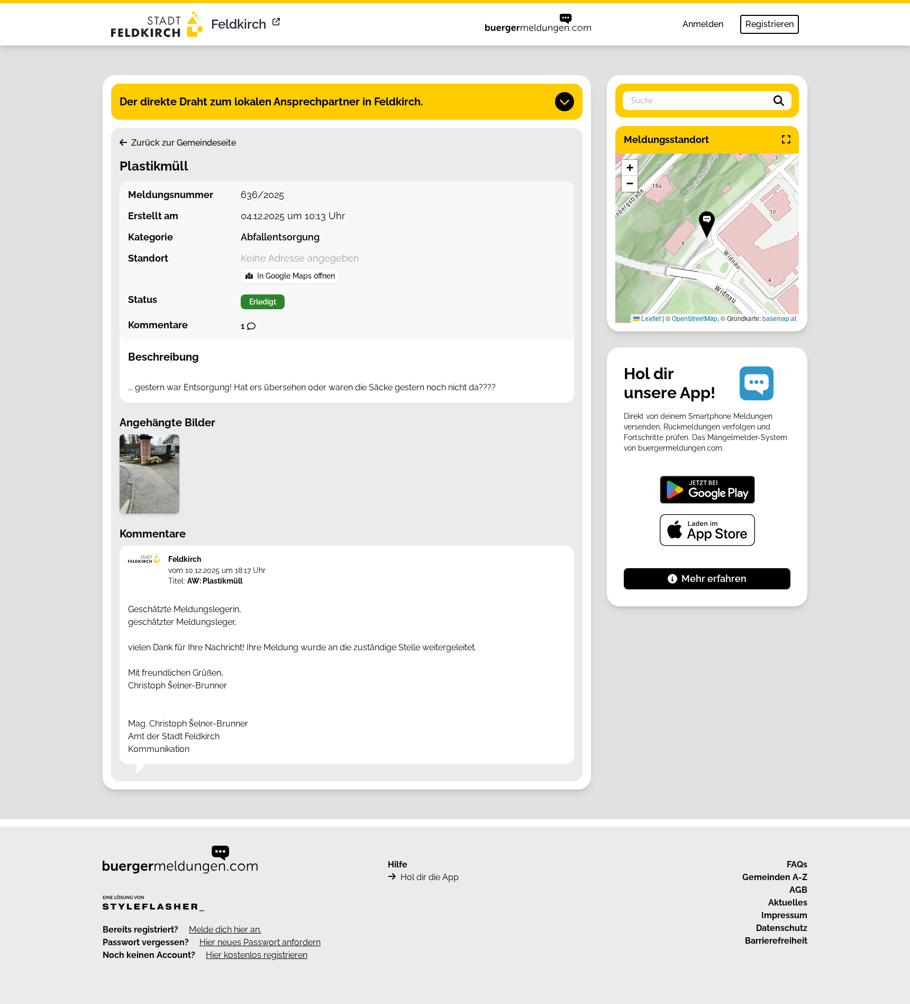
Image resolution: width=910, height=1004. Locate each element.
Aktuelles (787, 903)
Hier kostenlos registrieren (256, 955)
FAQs (797, 864)
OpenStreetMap (694, 317)
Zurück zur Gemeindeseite (182, 143)
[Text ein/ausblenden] (564, 101)
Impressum (784, 915)
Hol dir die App (430, 877)
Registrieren (769, 24)
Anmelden (703, 24)
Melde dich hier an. (225, 930)
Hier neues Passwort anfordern (260, 942)
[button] (707, 224)
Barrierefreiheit (776, 941)
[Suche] (779, 100)
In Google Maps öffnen (296, 276)
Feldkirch (238, 24)
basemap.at (779, 317)
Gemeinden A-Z (774, 877)
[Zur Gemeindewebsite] (277, 24)
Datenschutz (781, 928)
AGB (798, 890)
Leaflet (650, 317)
